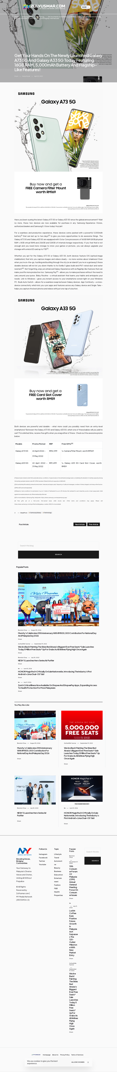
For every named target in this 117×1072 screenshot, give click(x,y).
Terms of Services (77, 1055)
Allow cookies (78, 1062)
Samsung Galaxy (27, 17)
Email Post (23, 512)
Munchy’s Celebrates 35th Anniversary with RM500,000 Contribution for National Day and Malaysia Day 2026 (34, 750)
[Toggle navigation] (100, 7)
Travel (56, 858)
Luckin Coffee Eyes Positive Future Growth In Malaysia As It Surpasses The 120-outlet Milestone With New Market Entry (73, 932)
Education (58, 875)
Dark (84, 7)
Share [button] (16, 76)
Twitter (42, 861)
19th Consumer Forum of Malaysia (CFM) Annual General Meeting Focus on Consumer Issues (73, 880)
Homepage (47, 1055)
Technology (40, 17)
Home (16, 17)
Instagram (43, 854)
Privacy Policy (64, 1055)
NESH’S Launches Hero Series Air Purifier (36, 660)
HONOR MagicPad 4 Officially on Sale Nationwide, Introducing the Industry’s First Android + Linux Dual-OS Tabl (81, 815)
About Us (55, 1055)
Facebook (43, 858)
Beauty (57, 868)
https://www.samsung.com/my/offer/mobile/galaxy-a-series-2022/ (33, 504)
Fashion (57, 885)
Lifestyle (57, 854)
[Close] (88, 1062)
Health (57, 892)
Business (57, 871)
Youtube (42, 864)
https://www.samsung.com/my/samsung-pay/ (54, 497)
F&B (56, 888)
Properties (58, 895)
